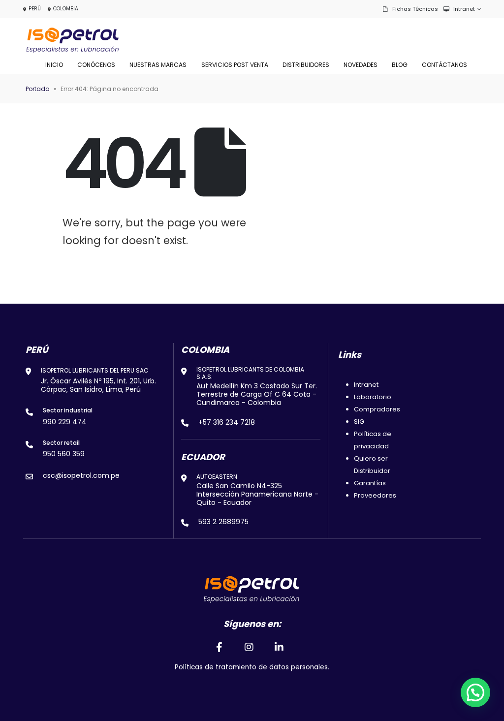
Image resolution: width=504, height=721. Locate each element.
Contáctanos (444, 65)
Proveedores (375, 495)
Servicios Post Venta (234, 65)
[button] (475, 692)
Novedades (361, 65)
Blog (400, 65)
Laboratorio (372, 397)
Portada (38, 89)
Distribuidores (306, 65)
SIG (359, 421)
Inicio (54, 65)
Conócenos (96, 65)
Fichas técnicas (415, 9)
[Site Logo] (72, 40)
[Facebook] (219, 647)
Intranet (464, 9)
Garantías (370, 483)
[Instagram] (249, 647)
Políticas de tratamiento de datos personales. (252, 667)
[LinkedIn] (279, 647)
